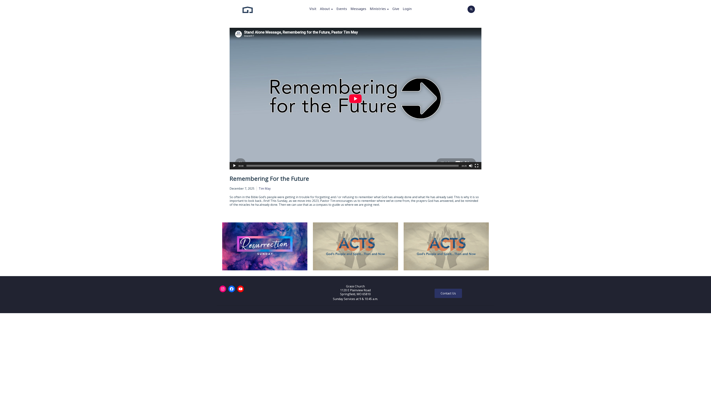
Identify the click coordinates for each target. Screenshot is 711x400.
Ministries (378, 8)
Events (341, 8)
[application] (355, 98)
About (325, 8)
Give (395, 8)
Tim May (265, 188)
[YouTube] (240, 289)
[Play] (234, 166)
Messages (358, 8)
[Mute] (471, 166)
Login (407, 8)
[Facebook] (231, 289)
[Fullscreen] (476, 166)
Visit (312, 8)
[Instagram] (222, 289)
